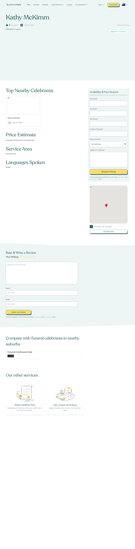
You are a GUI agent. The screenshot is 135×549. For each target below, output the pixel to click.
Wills (28, 5)
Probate (45, 5)
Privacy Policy (121, 177)
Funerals (36, 5)
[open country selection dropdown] (124, 5)
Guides (69, 5)
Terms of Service (94, 179)
